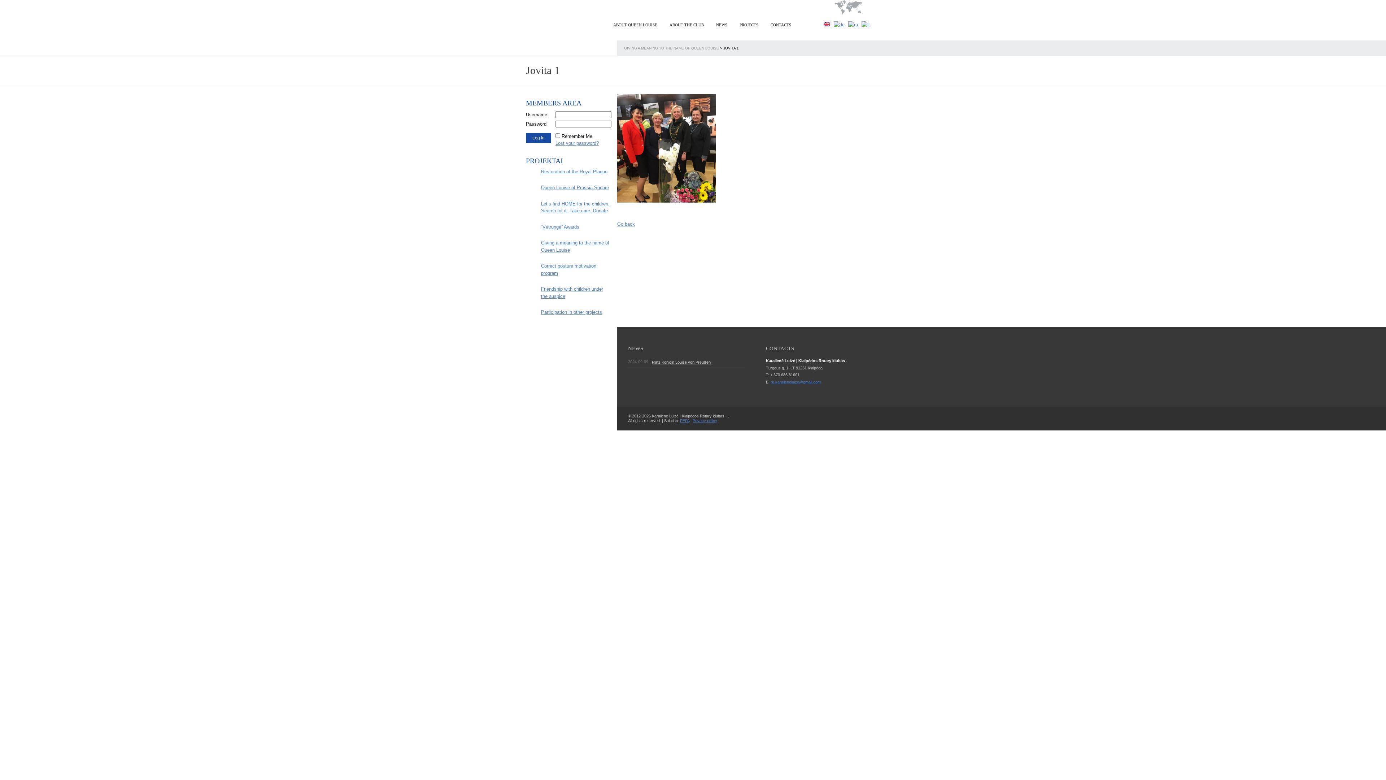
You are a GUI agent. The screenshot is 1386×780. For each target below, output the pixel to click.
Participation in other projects (571, 312)
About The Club (687, 25)
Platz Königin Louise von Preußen (681, 362)
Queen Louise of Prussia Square (575, 187)
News (721, 25)
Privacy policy (705, 421)
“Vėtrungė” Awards (560, 227)
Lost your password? (577, 143)
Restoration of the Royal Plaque (574, 171)
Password (536, 124)
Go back (626, 224)
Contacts (781, 25)
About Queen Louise (635, 25)
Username (536, 114)
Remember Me (577, 136)
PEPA (684, 421)
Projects (749, 25)
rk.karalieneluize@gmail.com (796, 382)
